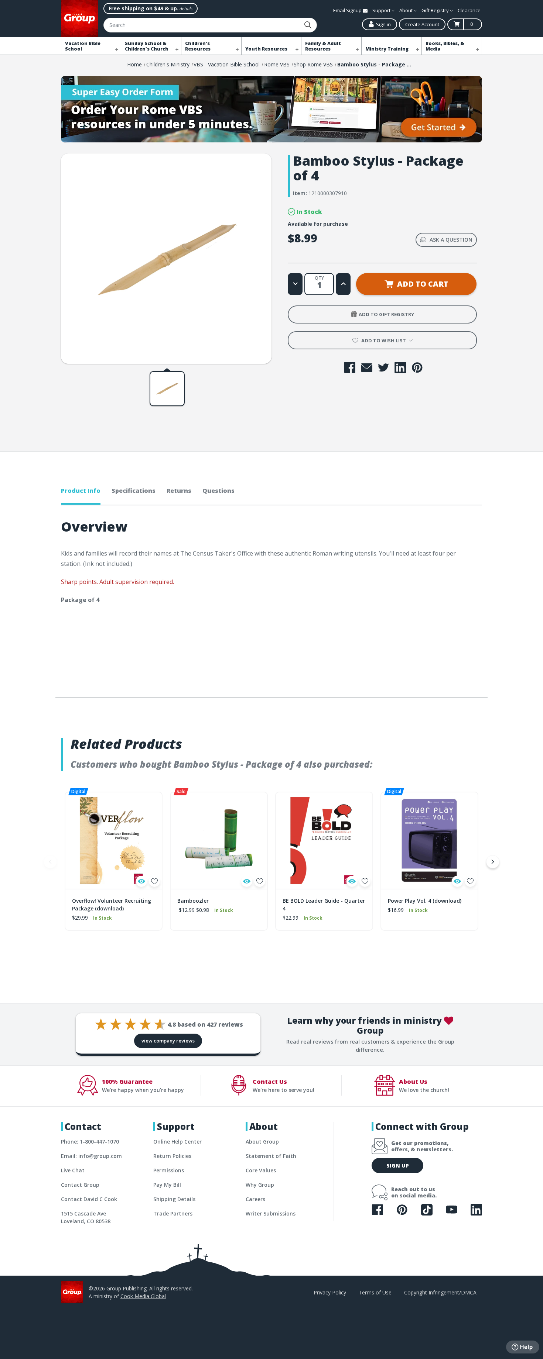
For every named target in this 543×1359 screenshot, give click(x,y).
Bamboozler (193, 900)
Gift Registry (435, 10)
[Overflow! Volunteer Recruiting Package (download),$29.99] (113, 840)
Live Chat (73, 1170)
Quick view (141, 881)
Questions (218, 491)
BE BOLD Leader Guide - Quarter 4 (324, 904)
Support (382, 10)
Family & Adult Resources (323, 46)
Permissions (168, 1170)
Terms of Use (375, 1292)
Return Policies (172, 1155)
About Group (262, 1141)
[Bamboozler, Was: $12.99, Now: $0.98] (219, 840)
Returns (179, 491)
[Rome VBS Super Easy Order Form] (271, 109)
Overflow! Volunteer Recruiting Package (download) (111, 904)
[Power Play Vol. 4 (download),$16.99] (429, 840)
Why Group (260, 1184)
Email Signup (348, 10)
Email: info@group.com (91, 1155)
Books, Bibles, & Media (445, 46)
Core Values (261, 1170)
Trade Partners (172, 1213)
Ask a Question (451, 239)
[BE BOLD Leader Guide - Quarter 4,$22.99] (324, 840)
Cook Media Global (143, 1296)
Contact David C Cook (89, 1199)
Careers (255, 1199)
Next (492, 861)
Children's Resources (198, 46)
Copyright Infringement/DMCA (440, 1292)
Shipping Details (174, 1199)
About (406, 10)
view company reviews (168, 1040)
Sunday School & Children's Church (146, 46)
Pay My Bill (167, 1184)
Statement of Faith (271, 1155)
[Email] (366, 367)
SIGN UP (397, 1165)
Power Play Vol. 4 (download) (424, 900)
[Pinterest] (417, 367)
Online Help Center (177, 1141)
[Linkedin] (400, 367)
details (186, 9)
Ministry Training (387, 49)
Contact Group (80, 1184)
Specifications (134, 491)
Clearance (469, 10)
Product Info (80, 491)
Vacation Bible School (82, 46)
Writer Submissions (271, 1213)
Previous (50, 861)
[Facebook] (349, 367)
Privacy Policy (330, 1292)
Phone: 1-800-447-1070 (90, 1141)
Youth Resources (266, 49)
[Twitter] (383, 367)
